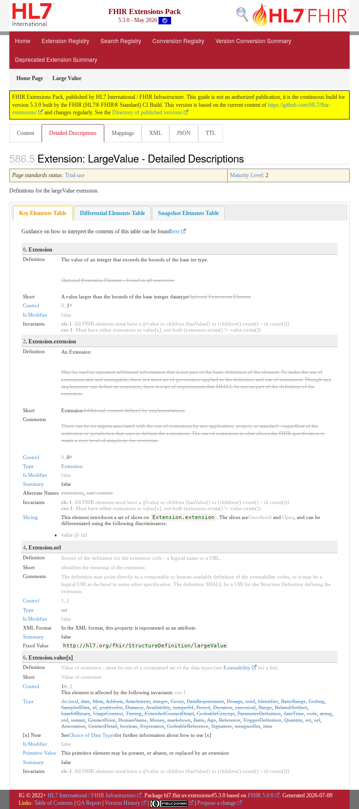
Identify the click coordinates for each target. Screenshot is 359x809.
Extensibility (237, 667)
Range (265, 707)
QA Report (89, 803)
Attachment (137, 701)
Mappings (123, 133)
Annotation (73, 726)
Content (25, 133)
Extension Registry (65, 41)
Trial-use (75, 175)
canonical (245, 707)
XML (155, 133)
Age (211, 720)
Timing (134, 713)
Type (28, 466)
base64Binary (75, 713)
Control (31, 305)
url (317, 720)
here (175, 231)
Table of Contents (53, 803)
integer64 (183, 707)
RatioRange (293, 701)
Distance (134, 707)
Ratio (199, 720)
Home (22, 41)
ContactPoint (101, 720)
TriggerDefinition (262, 720)
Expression (152, 726)
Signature (221, 726)
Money (157, 720)
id (95, 707)
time (268, 726)
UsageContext (108, 713)
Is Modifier (35, 315)
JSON (184, 133)
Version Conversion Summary (253, 41)
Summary (33, 484)
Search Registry (121, 41)
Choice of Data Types (92, 735)
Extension (72, 466)
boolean (128, 726)
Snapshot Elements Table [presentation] (188, 213)
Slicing (30, 517)
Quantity (293, 720)
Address (114, 701)
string (326, 713)
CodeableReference (187, 726)
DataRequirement (205, 701)
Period (203, 707)
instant (78, 720)
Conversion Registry (178, 41)
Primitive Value (39, 753)
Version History (122, 803)
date (85, 701)
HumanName (132, 720)
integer (160, 701)
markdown (179, 720)
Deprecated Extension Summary (56, 59)
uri (64, 610)
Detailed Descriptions (73, 133)
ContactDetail (102, 726)
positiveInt (111, 707)
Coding (316, 701)
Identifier (268, 701)
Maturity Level (246, 175)
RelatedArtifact (291, 707)
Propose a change (216, 803)
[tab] (42, 213)
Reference (229, 720)
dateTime (294, 713)
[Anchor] (249, 158)
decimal (69, 701)
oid (64, 720)
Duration (222, 707)
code (312, 713)
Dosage (235, 701)
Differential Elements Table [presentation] (112, 213)
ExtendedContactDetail (169, 713)
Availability (158, 707)
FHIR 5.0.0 (260, 795)
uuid (250, 701)
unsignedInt (247, 726)
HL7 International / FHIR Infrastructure (92, 795)
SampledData (75, 707)
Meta (98, 701)
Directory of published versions (147, 112)
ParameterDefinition (259, 713)
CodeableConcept (216, 713)
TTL (210, 133)
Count (177, 701)
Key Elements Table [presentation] (42, 213)
